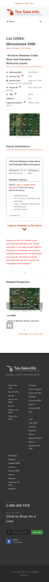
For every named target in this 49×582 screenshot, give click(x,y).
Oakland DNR (14, 463)
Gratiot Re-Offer (35, 393)
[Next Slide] (39, 305)
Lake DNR (33, 423)
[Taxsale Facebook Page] (8, 541)
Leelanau (32, 427)
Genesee (32, 385)
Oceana (11, 467)
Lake (31, 419)
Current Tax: (15, 76)
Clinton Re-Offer (13, 417)
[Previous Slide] (9, 305)
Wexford (11, 489)
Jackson (32, 404)
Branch (11, 406)
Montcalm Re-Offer (34, 447)
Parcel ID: (14, 87)
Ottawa (11, 475)
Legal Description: (14, 103)
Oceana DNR (13, 471)
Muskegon (12, 456)
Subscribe (37, 532)
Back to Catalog (12, 48)
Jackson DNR (34, 408)
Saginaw (11, 478)
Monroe (32, 442)
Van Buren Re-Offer (14, 483)
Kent (30, 412)
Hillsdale (32, 397)
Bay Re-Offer (13, 392)
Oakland (11, 459)
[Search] (40, 21)
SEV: (11, 94)
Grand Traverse (35, 389)
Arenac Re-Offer (13, 386)
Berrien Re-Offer (13, 400)
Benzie (11, 396)
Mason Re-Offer (35, 438)
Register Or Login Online (24, 3)
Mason (31, 434)
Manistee (32, 430)
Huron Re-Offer (35, 400)
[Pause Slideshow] (9, 325)
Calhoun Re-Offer (13, 411)
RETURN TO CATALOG (31, 334)
